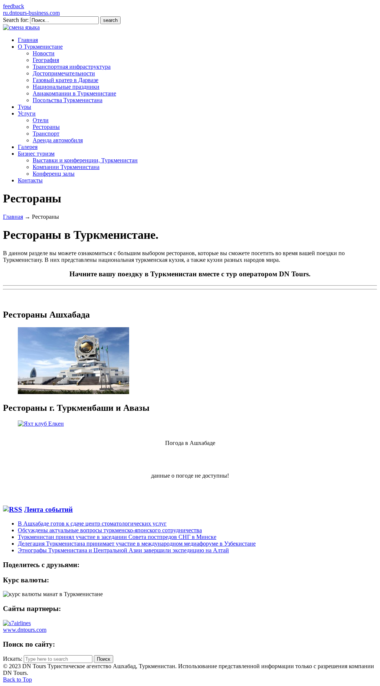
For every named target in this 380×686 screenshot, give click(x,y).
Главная (13, 217)
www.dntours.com (24, 630)
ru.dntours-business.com (31, 13)
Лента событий (48, 509)
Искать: (12, 659)
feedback (13, 6)
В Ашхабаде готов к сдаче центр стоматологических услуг (92, 523)
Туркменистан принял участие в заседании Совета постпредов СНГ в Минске (117, 537)
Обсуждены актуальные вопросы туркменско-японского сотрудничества (110, 530)
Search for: (16, 20)
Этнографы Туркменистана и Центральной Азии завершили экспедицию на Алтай (123, 550)
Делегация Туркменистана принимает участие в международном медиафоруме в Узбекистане (137, 543)
